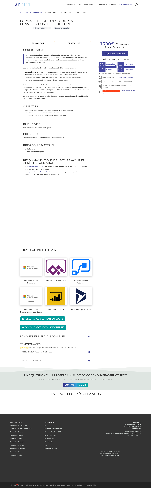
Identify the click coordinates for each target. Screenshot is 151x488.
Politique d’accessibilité (53, 429)
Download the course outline (44, 327)
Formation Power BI (17, 448)
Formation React (16, 439)
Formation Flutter (16, 435)
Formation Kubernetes (18, 425)
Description (38, 43)
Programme (74, 43)
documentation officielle (36, 166)
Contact (70, 385)
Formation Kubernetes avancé (21, 429)
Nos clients (48, 442)
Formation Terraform (17, 442)
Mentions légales (50, 448)
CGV (46, 445)
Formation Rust (15, 452)
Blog (46, 425)
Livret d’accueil (50, 435)
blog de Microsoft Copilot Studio (39, 172)
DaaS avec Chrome (125, 77)
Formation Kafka (16, 455)
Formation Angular (17, 445)
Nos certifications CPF (52, 432)
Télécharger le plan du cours (44, 319)
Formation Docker (16, 432)
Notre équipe (49, 439)
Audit (82, 385)
